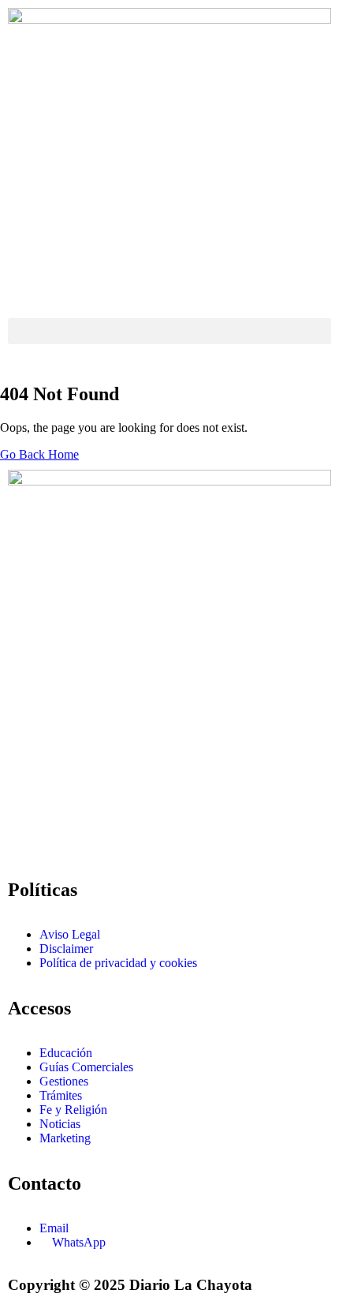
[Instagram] (27, 799)
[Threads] (240, 799)
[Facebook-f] (70, 799)
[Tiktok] (27, 841)
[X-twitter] (112, 799)
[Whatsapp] (283, 799)
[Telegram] (198, 799)
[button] (169, 331)
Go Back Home (39, 454)
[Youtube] (155, 799)
